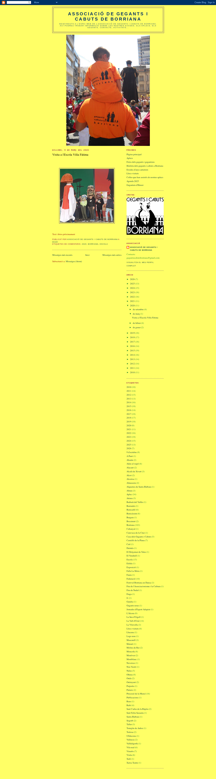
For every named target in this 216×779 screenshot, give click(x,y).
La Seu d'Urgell (134, 616)
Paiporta (130, 686)
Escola (104, 244)
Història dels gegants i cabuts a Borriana (145, 165)
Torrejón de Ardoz (135, 728)
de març (136, 313)
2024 (132, 287)
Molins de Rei (133, 647)
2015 (132, 350)
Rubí (129, 705)
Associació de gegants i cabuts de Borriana (108, 16)
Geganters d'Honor (135, 184)
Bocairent (131, 521)
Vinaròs (130, 751)
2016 (132, 346)
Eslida (129, 563)
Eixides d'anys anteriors (137, 169)
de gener (137, 327)
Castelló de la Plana (136, 540)
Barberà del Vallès (135, 502)
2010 (132, 372)
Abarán (130, 459)
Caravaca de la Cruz (136, 532)
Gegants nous (133, 605)
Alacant (130, 467)
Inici (87, 254)
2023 (132, 292)
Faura (129, 574)
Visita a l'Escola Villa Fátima (70, 154)
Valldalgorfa (132, 743)
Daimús (130, 548)
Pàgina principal (134, 154)
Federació (131, 578)
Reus (129, 701)
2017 (132, 341)
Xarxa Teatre (132, 762)
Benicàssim (132, 513)
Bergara (130, 517)
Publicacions (132, 697)
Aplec (129, 494)
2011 (132, 367)
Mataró (130, 643)
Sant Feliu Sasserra (135, 712)
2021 (132, 301)
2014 (132, 354)
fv (127, 597)
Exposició (131, 567)
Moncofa (131, 651)
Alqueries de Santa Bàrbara (139, 486)
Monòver (131, 655)
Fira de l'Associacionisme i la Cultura (143, 586)
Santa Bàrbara (133, 716)
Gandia (130, 601)
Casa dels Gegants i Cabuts (139, 536)
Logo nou (131, 636)
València (130, 739)
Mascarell (131, 640)
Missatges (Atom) (74, 261)
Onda (129, 678)
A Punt (130, 456)
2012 (132, 363)
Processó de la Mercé (136, 693)
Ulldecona (131, 735)
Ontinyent (131, 682)
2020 (84, 244)
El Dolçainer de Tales (136, 551)
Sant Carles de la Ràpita (137, 708)
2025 (132, 283)
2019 (132, 332)
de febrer (137, 322)
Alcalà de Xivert (134, 471)
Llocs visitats (133, 173)
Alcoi (129, 475)
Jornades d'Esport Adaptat (138, 609)
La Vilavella (132, 624)
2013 (132, 359)
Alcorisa (130, 478)
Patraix (130, 689)
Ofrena (130, 674)
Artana (130, 498)
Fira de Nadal (133, 590)
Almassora (131, 482)
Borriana (93, 244)
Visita (129, 754)
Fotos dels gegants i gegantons (141, 161)
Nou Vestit (131, 666)
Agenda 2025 (133, 181)
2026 (132, 279)
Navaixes (131, 662)
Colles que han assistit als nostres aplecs (145, 177)
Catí (128, 544)
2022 (132, 296)
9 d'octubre (132, 452)
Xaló (129, 758)
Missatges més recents (62, 254)
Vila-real (130, 747)
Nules (129, 670)
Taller (129, 724)
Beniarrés (131, 505)
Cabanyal (131, 528)
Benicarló (131, 509)
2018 (132, 337)
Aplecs (130, 158)
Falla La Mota (133, 570)
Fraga (129, 594)
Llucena (130, 632)
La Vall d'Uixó (133, 620)
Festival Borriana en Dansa (139, 582)
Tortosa (130, 732)
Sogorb (130, 720)
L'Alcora (130, 613)
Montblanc (132, 659)
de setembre (138, 309)
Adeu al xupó (133, 463)
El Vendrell (132, 555)
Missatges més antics (112, 254)
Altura (129, 490)
